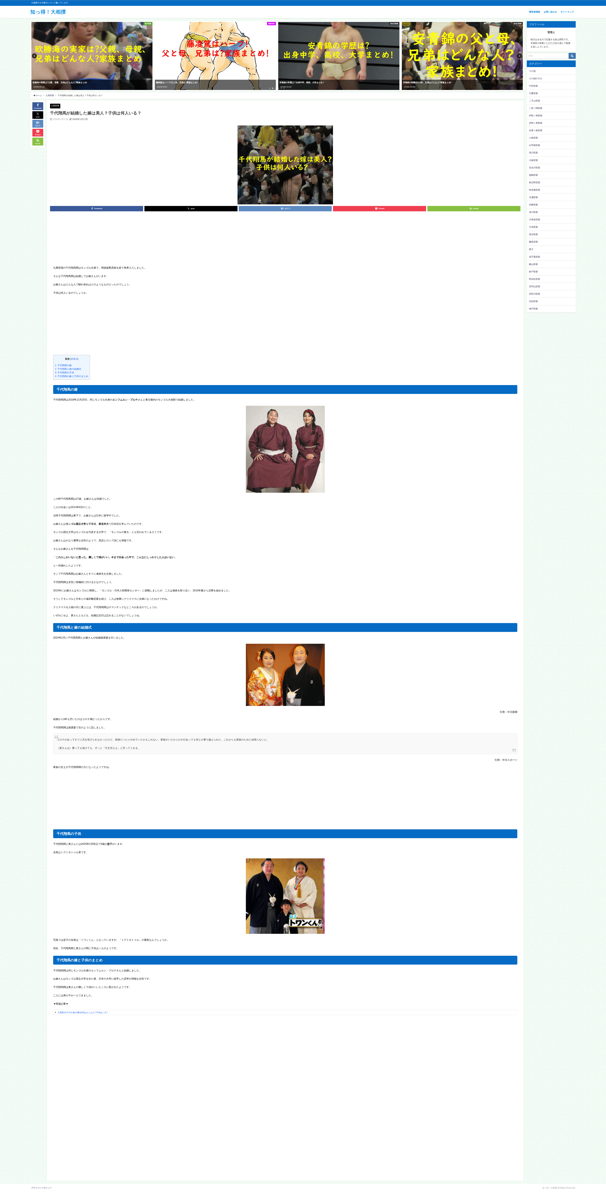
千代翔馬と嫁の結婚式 (68, 369)
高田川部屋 (534, 294)
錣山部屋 (533, 264)
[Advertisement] (285, 242)
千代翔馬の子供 (64, 372)
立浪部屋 (533, 227)
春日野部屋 (534, 182)
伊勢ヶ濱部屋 (535, 123)
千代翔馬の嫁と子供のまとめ (71, 376)
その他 (532, 71)
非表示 (74, 359)
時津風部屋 (534, 190)
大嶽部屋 (533, 160)
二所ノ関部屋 (535, 108)
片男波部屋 (534, 219)
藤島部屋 (533, 242)
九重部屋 (55, 106)
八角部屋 (533, 138)
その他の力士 (535, 78)
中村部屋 (533, 86)
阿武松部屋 (534, 279)
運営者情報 (534, 12)
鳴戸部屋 (533, 309)
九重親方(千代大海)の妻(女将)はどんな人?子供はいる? (82, 1012)
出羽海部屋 (534, 145)
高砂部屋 (533, 301)
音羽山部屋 (534, 286)
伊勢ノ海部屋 (535, 115)
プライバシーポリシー (41, 1188)
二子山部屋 (534, 101)
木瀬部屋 (533, 197)
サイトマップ (567, 12)
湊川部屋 (533, 212)
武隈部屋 (533, 205)
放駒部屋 (533, 175)
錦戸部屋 (533, 272)
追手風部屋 (534, 257)
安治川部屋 (534, 167)
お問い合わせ (550, 12)
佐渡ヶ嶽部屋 (535, 130)
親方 (531, 249)
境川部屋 (533, 153)
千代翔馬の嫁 (63, 365)
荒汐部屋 (533, 234)
